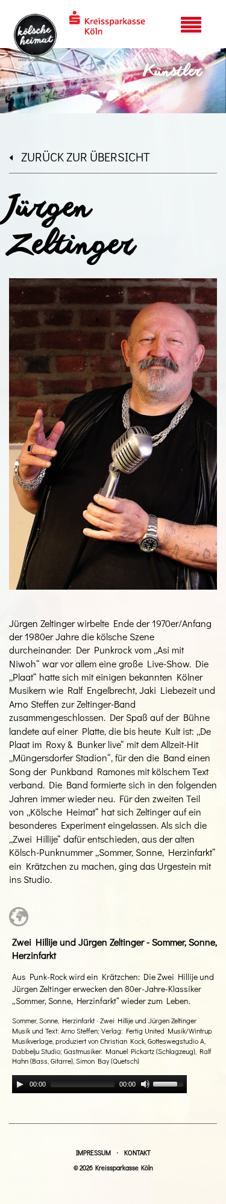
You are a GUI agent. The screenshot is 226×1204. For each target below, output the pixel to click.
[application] (99, 1084)
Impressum (93, 1152)
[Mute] (145, 1084)
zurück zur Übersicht (85, 156)
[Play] (20, 1084)
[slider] (170, 1083)
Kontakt (137, 1152)
